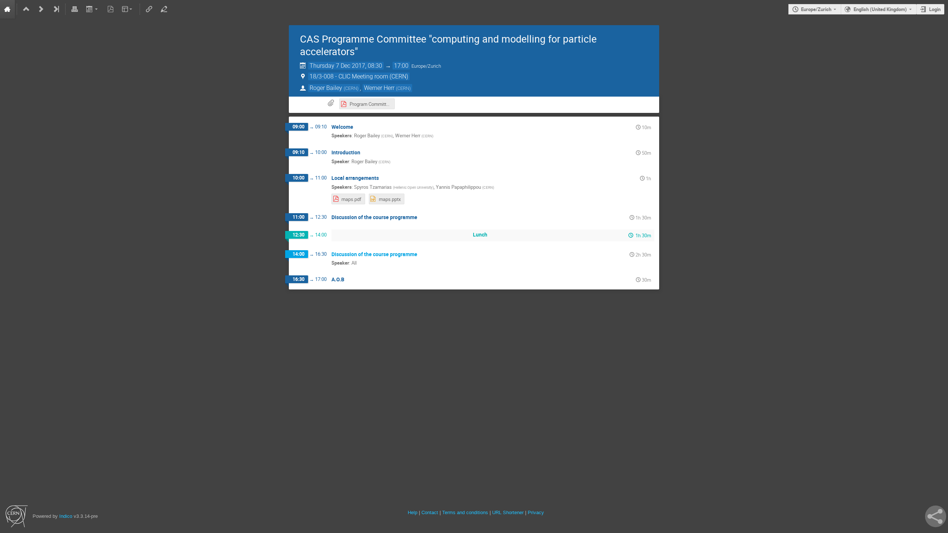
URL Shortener (508, 512)
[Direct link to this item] (358, 127)
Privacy (536, 512)
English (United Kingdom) (880, 9)
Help (412, 512)
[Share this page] (935, 516)
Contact (429, 512)
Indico (65, 516)
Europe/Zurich (816, 9)
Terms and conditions (465, 512)
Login (935, 9)
